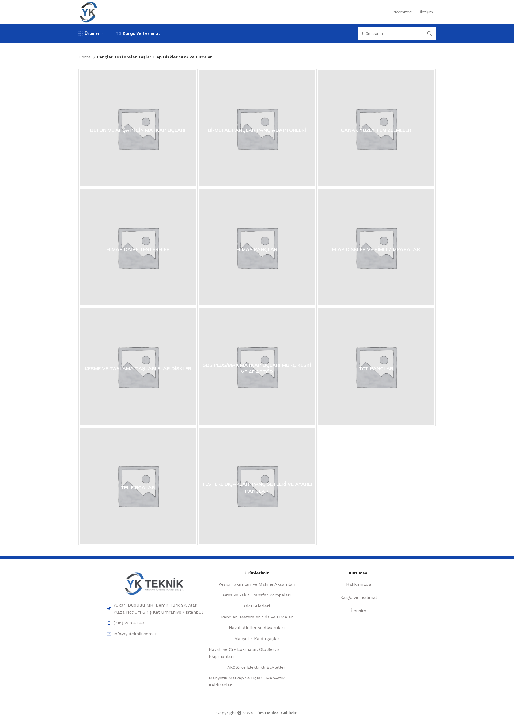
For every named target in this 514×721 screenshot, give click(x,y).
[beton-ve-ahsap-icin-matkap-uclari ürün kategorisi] (138, 128)
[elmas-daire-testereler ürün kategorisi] (138, 247)
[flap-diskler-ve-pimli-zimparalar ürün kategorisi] (376, 247)
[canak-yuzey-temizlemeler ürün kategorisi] (376, 128)
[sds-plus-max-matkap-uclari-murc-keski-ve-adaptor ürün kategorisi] (257, 366)
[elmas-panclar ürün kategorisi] (257, 247)
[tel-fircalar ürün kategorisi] (138, 486)
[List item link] (155, 608)
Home (85, 56)
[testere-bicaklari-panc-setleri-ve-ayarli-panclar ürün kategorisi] (257, 486)
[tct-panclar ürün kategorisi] (376, 366)
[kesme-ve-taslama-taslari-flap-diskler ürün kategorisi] (138, 366)
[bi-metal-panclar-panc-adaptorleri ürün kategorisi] (257, 128)
